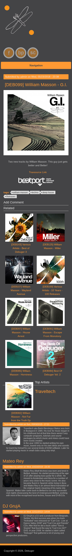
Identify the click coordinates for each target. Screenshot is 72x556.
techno (35, 192)
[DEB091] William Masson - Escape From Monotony (52, 332)
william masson (20, 192)
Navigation (36, 65)
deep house (48, 192)
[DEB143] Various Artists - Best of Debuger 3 (21, 248)
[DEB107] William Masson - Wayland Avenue (21, 290)
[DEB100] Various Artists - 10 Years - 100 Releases (52, 290)
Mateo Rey (13, 461)
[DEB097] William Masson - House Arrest (20, 332)
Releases (10, 196)
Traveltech (45, 391)
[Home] (19, 36)
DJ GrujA (11, 506)
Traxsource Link (38, 172)
